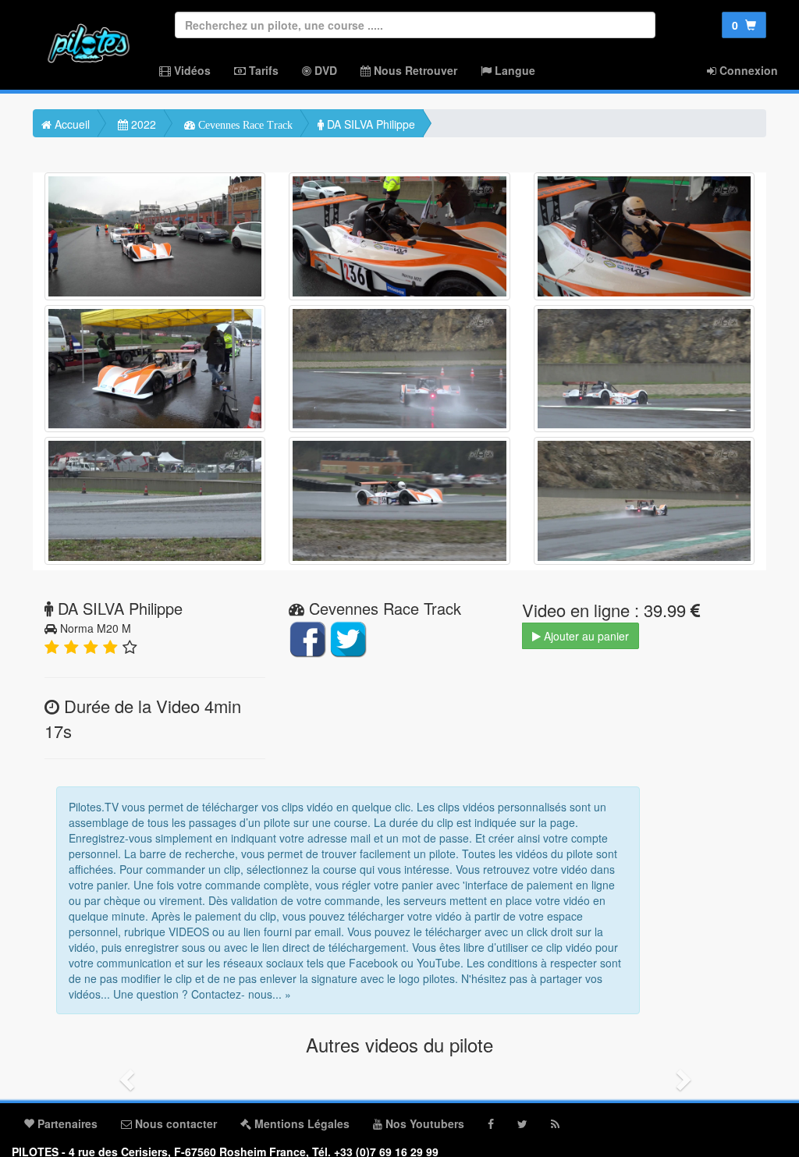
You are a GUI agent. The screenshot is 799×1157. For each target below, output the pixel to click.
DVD (324, 70)
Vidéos (191, 70)
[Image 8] (399, 501)
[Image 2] (399, 236)
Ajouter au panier (585, 636)
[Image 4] (154, 369)
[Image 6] (644, 369)
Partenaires (66, 1123)
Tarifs (262, 70)
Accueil (70, 124)
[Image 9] (644, 501)
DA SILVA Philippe (369, 124)
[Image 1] (154, 236)
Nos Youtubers (423, 1123)
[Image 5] (399, 369)
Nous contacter (174, 1123)
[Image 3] (644, 236)
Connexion (747, 70)
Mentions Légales (300, 1123)
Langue (513, 70)
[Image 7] (154, 501)
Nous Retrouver (414, 70)
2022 (142, 124)
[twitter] (522, 1123)
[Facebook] (491, 1123)
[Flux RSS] (555, 1123)
